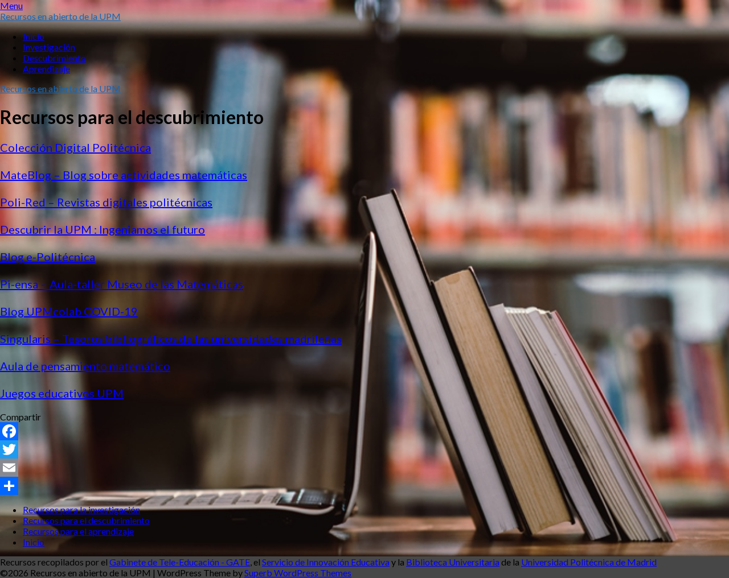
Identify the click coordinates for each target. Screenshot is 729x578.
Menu (11, 5)
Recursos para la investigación (81, 509)
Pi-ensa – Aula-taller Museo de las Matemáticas (121, 284)
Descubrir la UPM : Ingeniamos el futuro (102, 229)
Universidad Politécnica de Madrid (589, 561)
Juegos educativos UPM (62, 393)
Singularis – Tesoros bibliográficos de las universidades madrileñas (171, 338)
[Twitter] (364, 449)
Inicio (33, 36)
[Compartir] (364, 486)
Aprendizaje (46, 68)
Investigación (49, 47)
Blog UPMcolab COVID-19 (69, 311)
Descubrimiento (54, 57)
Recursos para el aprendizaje (78, 531)
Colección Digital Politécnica (75, 147)
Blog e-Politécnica (47, 256)
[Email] (364, 468)
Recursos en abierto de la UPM (60, 16)
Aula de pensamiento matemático (85, 366)
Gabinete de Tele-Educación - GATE (179, 561)
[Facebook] (364, 431)
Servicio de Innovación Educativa (326, 561)
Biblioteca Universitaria (452, 561)
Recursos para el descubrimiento (86, 520)
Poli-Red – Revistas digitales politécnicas (106, 202)
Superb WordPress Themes (297, 572)
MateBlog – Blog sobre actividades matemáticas (123, 174)
